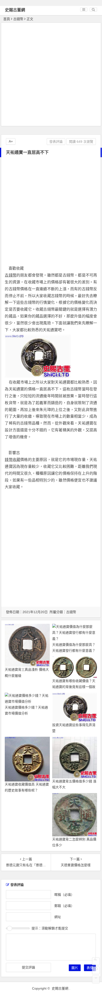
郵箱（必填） (64, 906)
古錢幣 (18, 19)
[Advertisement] (51, 75)
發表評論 (56, 141)
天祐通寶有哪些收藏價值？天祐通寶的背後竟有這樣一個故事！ (73, 687)
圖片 (74, 968)
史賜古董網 (15, 10)
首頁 (6, 19)
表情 (90, 968)
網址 (57, 917)
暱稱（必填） (64, 895)
